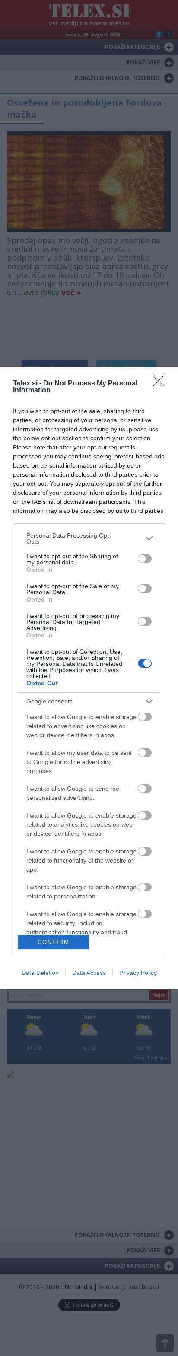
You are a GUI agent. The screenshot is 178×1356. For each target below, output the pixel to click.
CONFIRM (54, 942)
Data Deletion (40, 972)
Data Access (89, 972)
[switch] (145, 558)
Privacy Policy (138, 972)
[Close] (161, 384)
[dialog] (89, 678)
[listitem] (89, 538)
